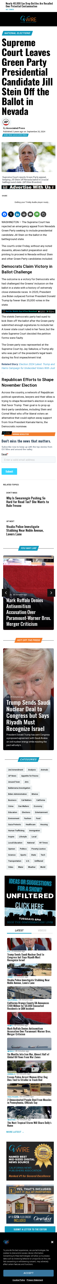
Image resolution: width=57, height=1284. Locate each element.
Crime (10, 977)
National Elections (17, 33)
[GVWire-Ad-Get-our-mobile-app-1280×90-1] (28, 312)
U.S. (8, 697)
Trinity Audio (31, 202)
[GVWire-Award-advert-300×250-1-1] (30, 1180)
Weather (11, 1120)
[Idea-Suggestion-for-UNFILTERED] (30, 925)
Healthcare (12, 1097)
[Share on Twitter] (11, 214)
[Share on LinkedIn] (17, 214)
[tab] (19, 931)
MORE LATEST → (15, 1132)
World (44, 10)
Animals (11, 1074)
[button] (52, 1242)
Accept (29, 1273)
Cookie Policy (19, 1280)
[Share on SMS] (37, 214)
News (10, 1026)
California (12, 1000)
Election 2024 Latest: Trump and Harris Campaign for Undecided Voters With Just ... (28, 368)
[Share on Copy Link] (43, 214)
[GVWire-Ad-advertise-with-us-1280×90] (28, 188)
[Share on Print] (24, 214)
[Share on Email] (30, 214)
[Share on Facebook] (4, 214)
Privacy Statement (35, 1280)
